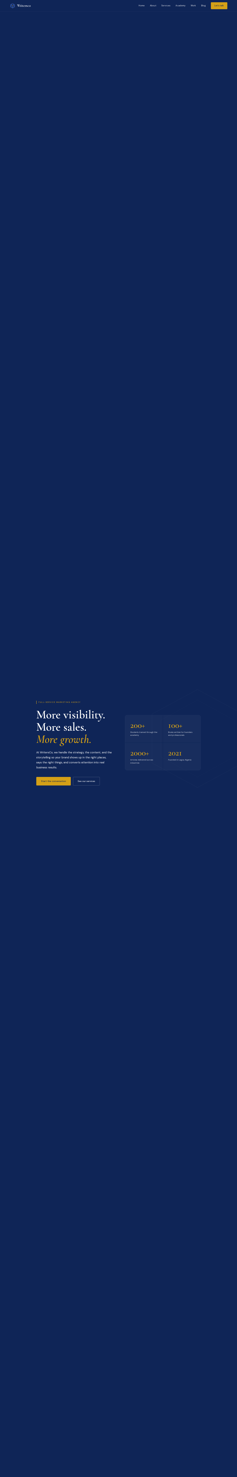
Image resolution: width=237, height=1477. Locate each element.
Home (142, 5)
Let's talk (219, 5)
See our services (86, 781)
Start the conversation (53, 781)
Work (193, 5)
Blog (203, 5)
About (153, 5)
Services (165, 5)
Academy (180, 5)
